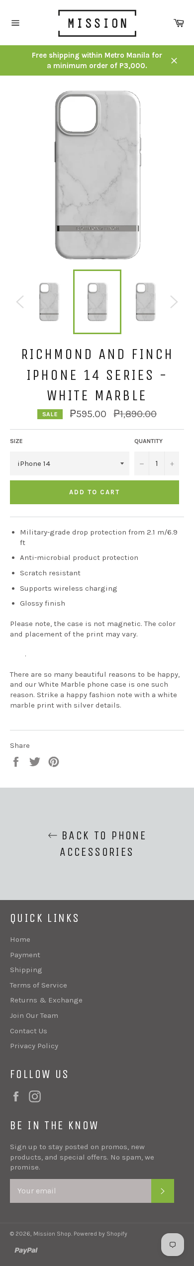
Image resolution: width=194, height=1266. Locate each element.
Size (16, 441)
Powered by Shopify (100, 1233)
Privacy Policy (34, 1045)
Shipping (26, 969)
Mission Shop (52, 1233)
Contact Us (28, 1030)
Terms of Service (38, 985)
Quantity (148, 441)
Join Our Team (34, 1015)
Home (20, 939)
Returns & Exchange (46, 999)
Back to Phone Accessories (102, 843)
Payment (25, 954)
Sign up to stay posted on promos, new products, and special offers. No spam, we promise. (82, 1157)
